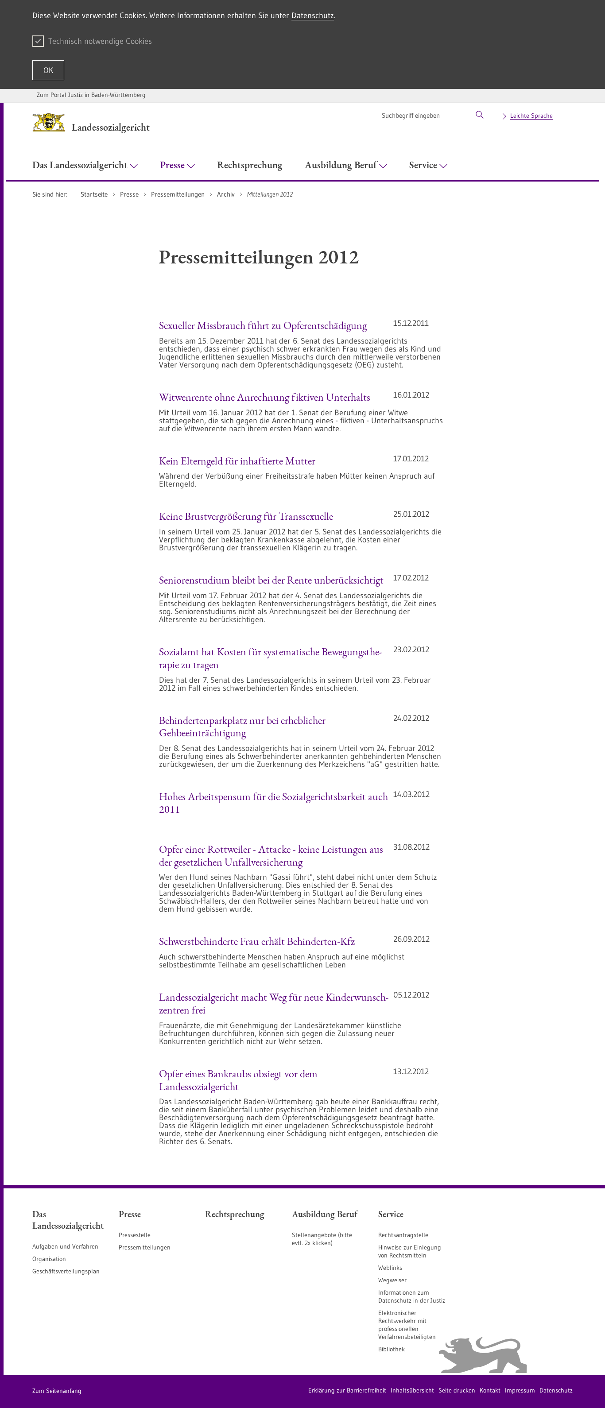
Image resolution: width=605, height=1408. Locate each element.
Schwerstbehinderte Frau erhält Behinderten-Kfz (257, 941)
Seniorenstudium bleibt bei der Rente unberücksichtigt (271, 580)
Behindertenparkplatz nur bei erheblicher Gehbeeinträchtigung (242, 726)
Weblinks (390, 1268)
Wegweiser (392, 1280)
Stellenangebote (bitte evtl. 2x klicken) (322, 1239)
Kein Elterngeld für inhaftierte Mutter (237, 461)
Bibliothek (391, 1349)
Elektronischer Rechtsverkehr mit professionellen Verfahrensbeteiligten (407, 1325)
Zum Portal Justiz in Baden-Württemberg (91, 95)
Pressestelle (135, 1235)
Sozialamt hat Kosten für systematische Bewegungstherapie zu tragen (270, 658)
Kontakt (490, 1390)
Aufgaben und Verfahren (65, 1246)
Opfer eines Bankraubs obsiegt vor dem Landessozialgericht (238, 1080)
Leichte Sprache (531, 116)
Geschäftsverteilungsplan (66, 1271)
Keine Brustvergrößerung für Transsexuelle (246, 516)
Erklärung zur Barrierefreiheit (347, 1390)
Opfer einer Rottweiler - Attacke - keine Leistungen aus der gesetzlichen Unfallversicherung (271, 855)
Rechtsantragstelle (403, 1235)
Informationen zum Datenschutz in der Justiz (411, 1296)
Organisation (49, 1259)
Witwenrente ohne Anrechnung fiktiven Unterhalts (264, 397)
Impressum (520, 1390)
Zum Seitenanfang (56, 1391)
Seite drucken (456, 1390)
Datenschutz (312, 15)
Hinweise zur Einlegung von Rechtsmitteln (409, 1251)
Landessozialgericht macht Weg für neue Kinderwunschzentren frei (274, 1003)
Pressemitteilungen (145, 1247)
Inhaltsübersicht (412, 1390)
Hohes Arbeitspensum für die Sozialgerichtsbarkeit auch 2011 (273, 802)
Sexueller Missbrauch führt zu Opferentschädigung (263, 325)
